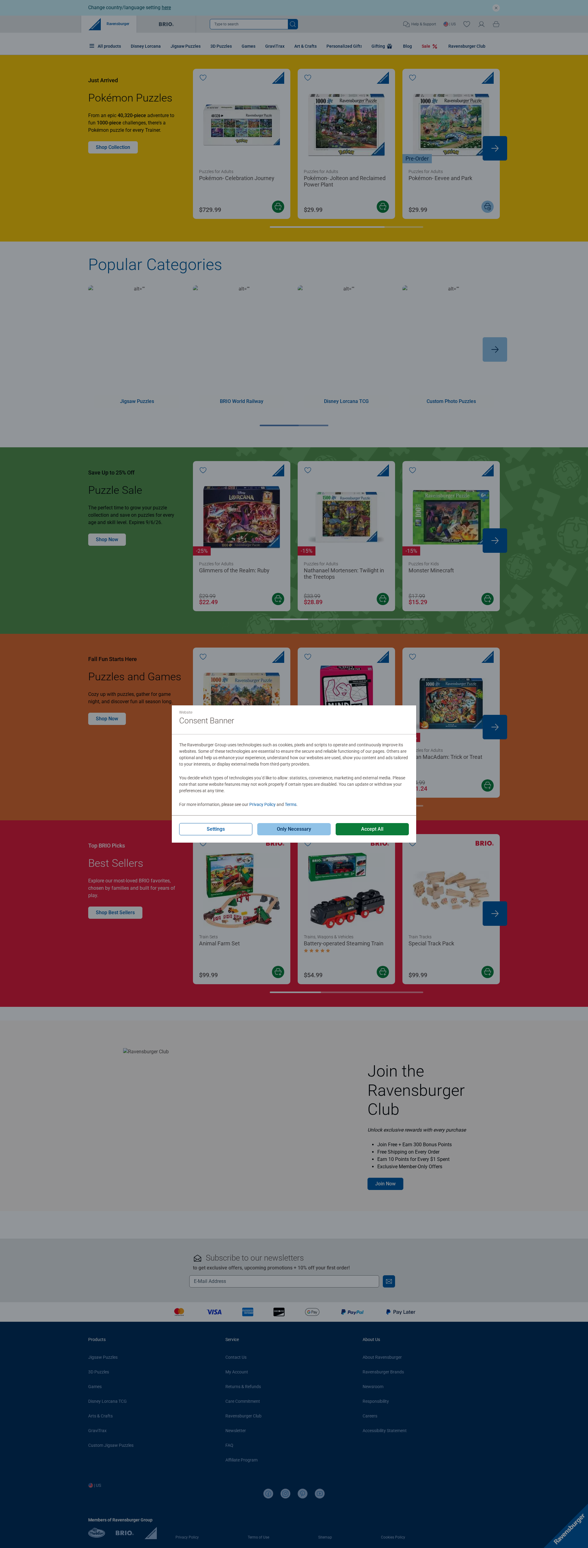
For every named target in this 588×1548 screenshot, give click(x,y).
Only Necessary (294, 829)
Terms (290, 804)
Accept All (372, 829)
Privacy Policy (262, 804)
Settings (216, 829)
